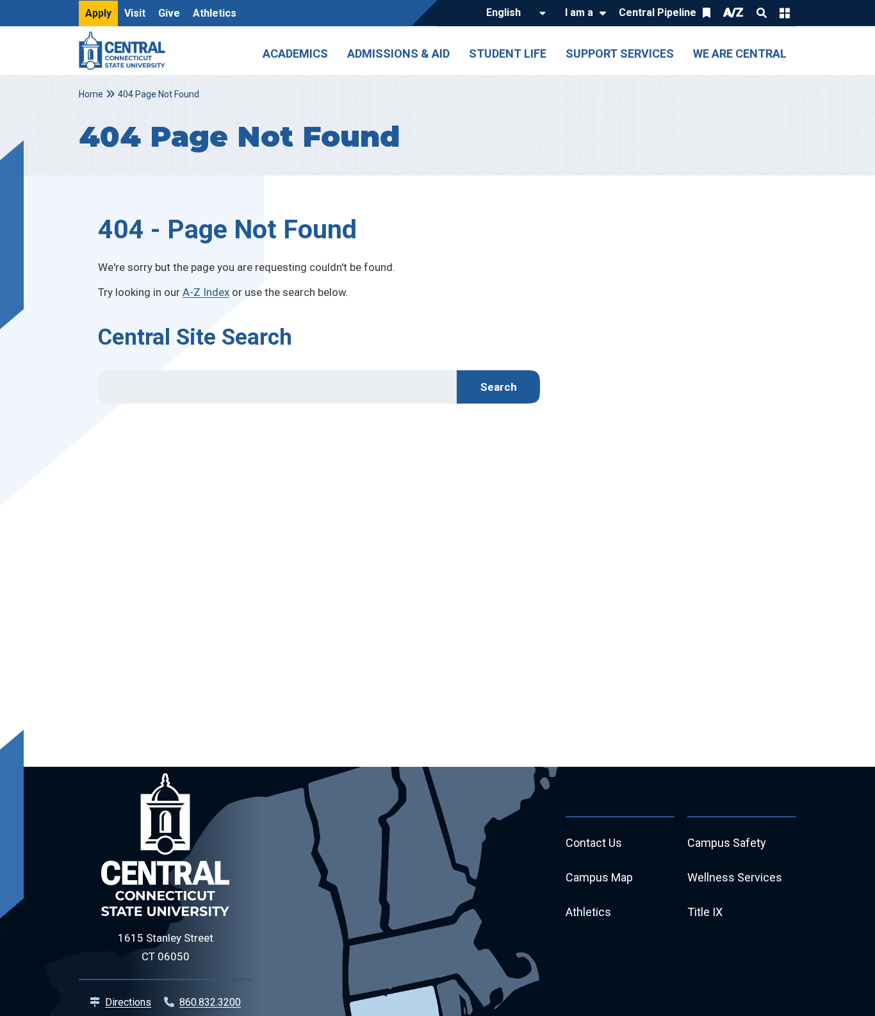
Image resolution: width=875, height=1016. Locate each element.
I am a (579, 12)
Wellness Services (734, 877)
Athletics (214, 13)
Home (91, 94)
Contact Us (594, 842)
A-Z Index (206, 292)
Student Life (507, 53)
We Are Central (740, 53)
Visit (134, 13)
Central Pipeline (657, 12)
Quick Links (784, 13)
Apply (98, 13)
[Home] (125, 50)
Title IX (705, 912)
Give (169, 13)
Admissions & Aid (398, 53)
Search (761, 13)
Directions (128, 1002)
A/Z (733, 12)
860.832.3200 (210, 1002)
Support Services (620, 53)
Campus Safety (726, 842)
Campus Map (599, 877)
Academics (295, 53)
